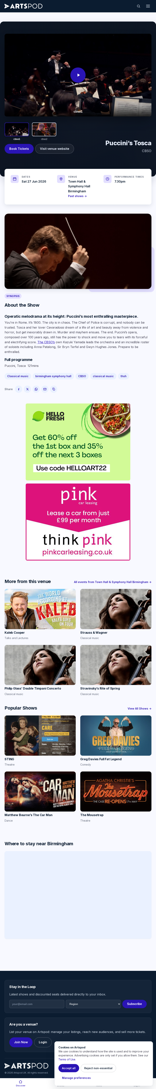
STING (9, 759)
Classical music (18, 376)
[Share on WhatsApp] (36, 389)
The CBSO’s (46, 342)
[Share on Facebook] (18, 389)
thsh (124, 376)
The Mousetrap (91, 815)
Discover (20, 1085)
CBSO (82, 376)
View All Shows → (139, 708)
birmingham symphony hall (53, 376)
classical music (103, 376)
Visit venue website (54, 149)
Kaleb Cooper (15, 632)
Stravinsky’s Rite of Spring (100, 688)
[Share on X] (27, 389)
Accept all (69, 1068)
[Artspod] (26, 1066)
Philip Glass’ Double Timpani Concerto (33, 688)
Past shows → (77, 196)
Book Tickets (19, 149)
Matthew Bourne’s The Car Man (29, 815)
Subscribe (134, 1004)
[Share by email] (45, 389)
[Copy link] (53, 389)
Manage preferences (76, 1077)
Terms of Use (66, 1059)
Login (43, 1042)
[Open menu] (148, 6)
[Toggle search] (138, 6)
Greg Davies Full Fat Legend (101, 759)
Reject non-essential (98, 1068)
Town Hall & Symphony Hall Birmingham (79, 186)
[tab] (17, 132)
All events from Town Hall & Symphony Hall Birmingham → (112, 582)
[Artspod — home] (23, 6)
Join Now (21, 1042)
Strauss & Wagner (94, 632)
